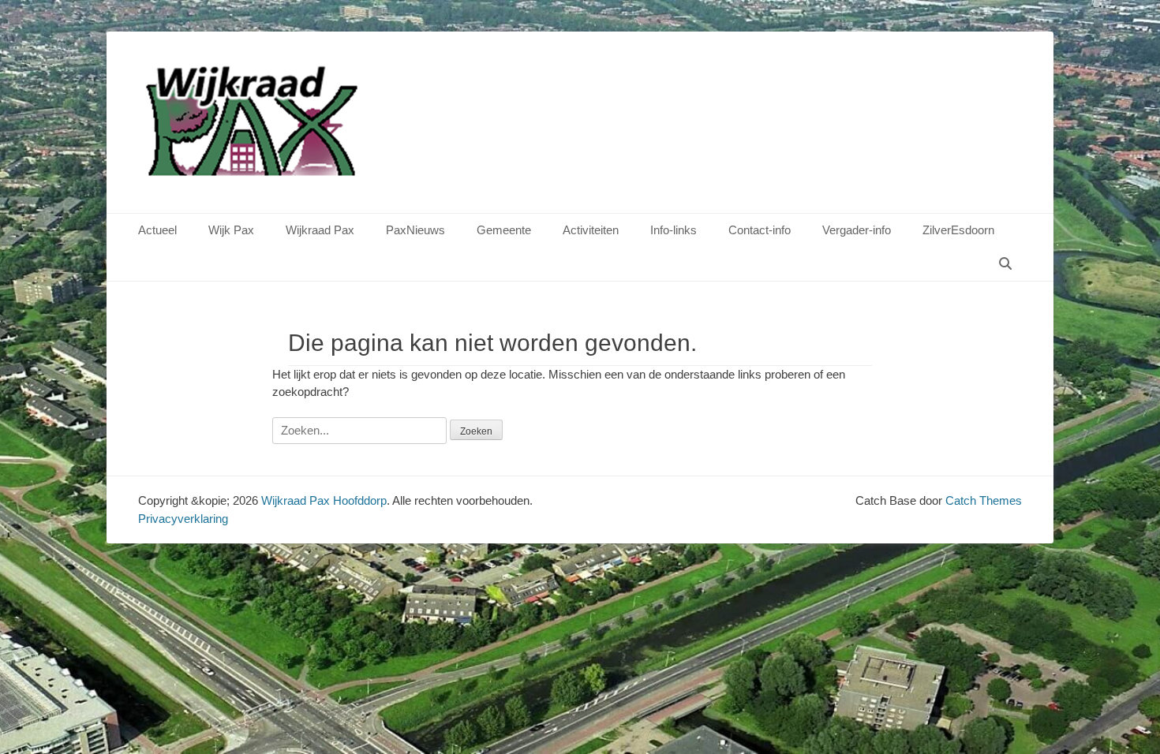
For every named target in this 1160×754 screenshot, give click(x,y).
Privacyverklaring (183, 518)
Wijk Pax (231, 230)
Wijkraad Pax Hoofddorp (324, 500)
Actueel (157, 230)
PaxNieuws (415, 230)
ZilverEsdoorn (958, 230)
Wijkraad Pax (320, 230)
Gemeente (504, 230)
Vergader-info (856, 230)
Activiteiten (591, 230)
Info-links (673, 230)
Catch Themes (983, 500)
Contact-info (759, 230)
